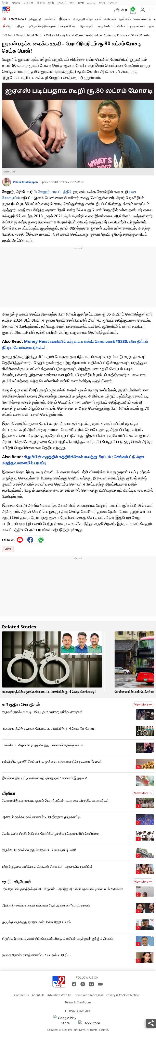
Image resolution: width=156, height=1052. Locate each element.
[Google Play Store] (65, 1020)
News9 (16, 3)
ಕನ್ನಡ (28, 3)
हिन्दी (5, 3)
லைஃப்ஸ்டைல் (142, 19)
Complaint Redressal (89, 995)
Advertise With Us (59, 995)
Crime (8, 548)
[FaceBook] (74, 984)
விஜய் (9, 26)
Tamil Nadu (34, 35)
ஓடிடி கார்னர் (137, 26)
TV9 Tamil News (12, 35)
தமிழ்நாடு (35, 19)
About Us (38, 995)
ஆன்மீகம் (125, 19)
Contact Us (21, 995)
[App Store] (90, 1024)
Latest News (17, 19)
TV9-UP (112, 3)
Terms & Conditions (78, 1002)
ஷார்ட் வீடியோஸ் (105, 19)
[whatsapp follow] (41, 540)
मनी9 (102, 3)
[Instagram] (91, 984)
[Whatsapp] (132, 10)
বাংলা (71, 3)
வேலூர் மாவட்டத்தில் (55, 191)
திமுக (21, 26)
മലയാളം (91, 3)
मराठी (51, 3)
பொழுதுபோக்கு (83, 19)
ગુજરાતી (61, 3)
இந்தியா (64, 19)
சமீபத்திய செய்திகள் (21, 704)
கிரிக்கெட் (50, 19)
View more (141, 704)
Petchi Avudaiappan (25, 182)
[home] (4, 18)
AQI (124, 10)
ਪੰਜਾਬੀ (80, 3)
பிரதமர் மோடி (68, 26)
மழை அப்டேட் (105, 26)
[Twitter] (82, 984)
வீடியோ (121, 26)
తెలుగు (41, 3)
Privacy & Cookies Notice (122, 995)
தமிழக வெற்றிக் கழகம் (42, 26)
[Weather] (117, 9)
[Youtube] (20, 540)
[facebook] (30, 540)
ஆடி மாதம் (86, 26)
